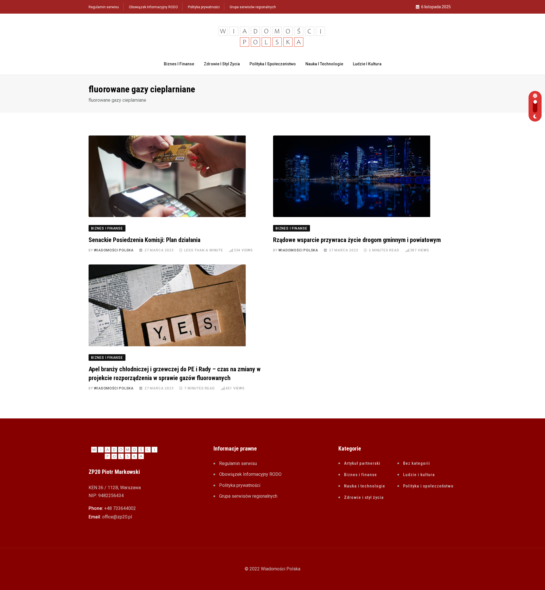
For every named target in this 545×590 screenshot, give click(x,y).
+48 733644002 (120, 508)
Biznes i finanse (179, 64)
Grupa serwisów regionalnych (253, 7)
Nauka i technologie (324, 64)
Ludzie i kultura (367, 64)
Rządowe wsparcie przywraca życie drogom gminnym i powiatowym (357, 239)
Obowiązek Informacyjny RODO (153, 7)
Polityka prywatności (204, 7)
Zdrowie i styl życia (222, 64)
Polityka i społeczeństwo (273, 64)
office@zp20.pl (117, 517)
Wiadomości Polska (114, 250)
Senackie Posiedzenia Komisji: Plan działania (144, 239)
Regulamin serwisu (104, 7)
